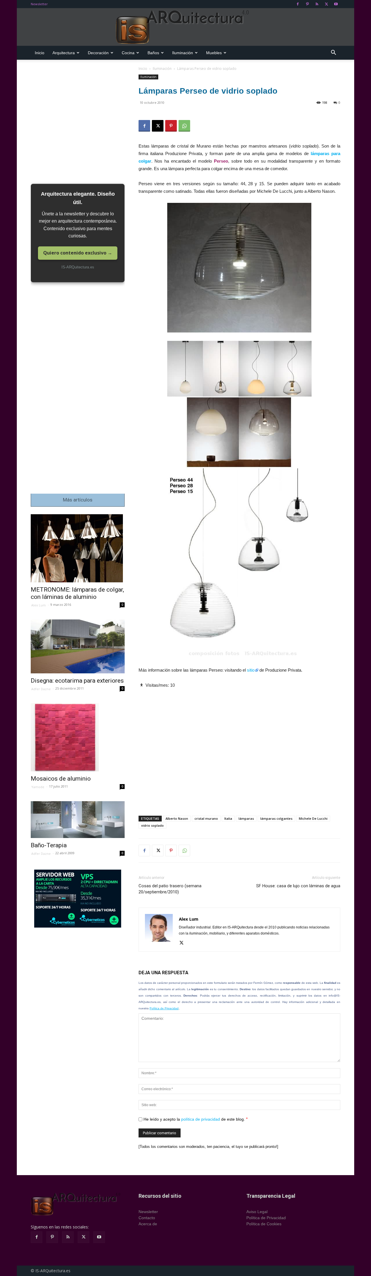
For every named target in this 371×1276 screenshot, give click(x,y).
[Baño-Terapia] (78, 819)
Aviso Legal (257, 1211)
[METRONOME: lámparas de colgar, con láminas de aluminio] (78, 548)
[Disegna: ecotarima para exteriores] (78, 646)
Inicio (39, 52)
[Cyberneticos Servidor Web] (77, 899)
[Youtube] (336, 4)
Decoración (98, 52)
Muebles (214, 52)
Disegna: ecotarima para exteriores (77, 680)
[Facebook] (297, 4)
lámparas (246, 818)
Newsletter (39, 4)
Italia (228, 818)
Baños (153, 52)
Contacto (147, 1217)
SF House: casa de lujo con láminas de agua (298, 885)
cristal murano (206, 818)
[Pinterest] (307, 4)
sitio (250, 670)
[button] (333, 53)
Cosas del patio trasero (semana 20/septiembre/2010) (170, 889)
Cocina (128, 52)
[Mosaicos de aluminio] (78, 737)
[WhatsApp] (184, 126)
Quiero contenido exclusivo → (77, 253)
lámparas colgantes (276, 818)
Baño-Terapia (49, 845)
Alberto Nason (177, 818)
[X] (326, 4)
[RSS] (316, 4)
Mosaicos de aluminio (61, 778)
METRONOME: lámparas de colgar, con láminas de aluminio (77, 593)
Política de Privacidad (164, 1008)
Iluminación (182, 52)
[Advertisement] (239, 747)
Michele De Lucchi (313, 818)
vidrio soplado (152, 825)
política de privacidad (200, 1119)
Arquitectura (63, 52)
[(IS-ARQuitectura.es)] (185, 27)
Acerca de (148, 1224)
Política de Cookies (263, 1224)
